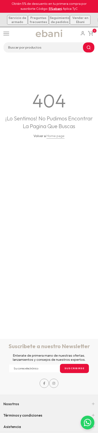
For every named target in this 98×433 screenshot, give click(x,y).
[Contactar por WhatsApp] (87, 422)
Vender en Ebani (80, 20)
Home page (55, 136)
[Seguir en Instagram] (53, 383)
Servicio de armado (17, 20)
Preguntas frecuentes (38, 20)
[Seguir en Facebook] (44, 383)
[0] (90, 33)
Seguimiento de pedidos (60, 20)
